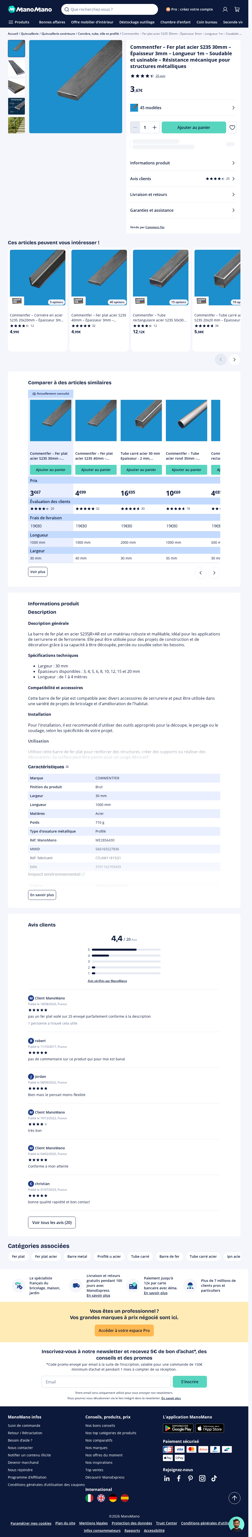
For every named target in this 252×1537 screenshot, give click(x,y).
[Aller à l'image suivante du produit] (112, 87)
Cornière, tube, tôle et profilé (98, 34)
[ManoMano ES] (125, 1498)
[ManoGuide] (236, 1524)
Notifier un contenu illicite (29, 1455)
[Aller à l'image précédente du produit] (39, 87)
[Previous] (200, 573)
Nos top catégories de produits (110, 1433)
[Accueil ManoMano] (30, 9)
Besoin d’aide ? (20, 1440)
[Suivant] (234, 360)
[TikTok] (214, 1478)
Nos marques (96, 1447)
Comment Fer (155, 227)
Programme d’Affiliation (27, 1477)
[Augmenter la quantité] (155, 127)
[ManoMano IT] (89, 1498)
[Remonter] (234, 1498)
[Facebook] (179, 1478)
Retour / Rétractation (25, 1433)
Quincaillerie (30, 34)
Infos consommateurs (102, 1530)
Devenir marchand (23, 1462)
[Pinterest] (190, 1478)
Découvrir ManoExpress (105, 1477)
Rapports (132, 1530)
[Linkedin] (167, 1478)
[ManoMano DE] (113, 1498)
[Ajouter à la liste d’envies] (232, 127)
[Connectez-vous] (225, 9)
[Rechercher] (66, 9)
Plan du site (65, 1523)
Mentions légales (93, 1523)
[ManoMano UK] (101, 1498)
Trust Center (166, 1523)
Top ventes (94, 1469)
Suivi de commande (24, 1425)
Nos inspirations (98, 1462)
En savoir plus (171, 1398)
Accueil (13, 34)
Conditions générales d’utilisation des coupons (46, 1484)
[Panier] (237, 9)
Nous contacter (20, 1447)
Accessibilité (154, 1530)
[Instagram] (202, 1478)
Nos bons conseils (100, 1425)
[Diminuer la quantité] (135, 127)
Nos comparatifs (98, 1440)
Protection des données (132, 1523)
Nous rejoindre (20, 1469)
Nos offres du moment (104, 1455)
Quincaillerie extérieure (58, 34)
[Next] (214, 573)
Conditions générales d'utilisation (209, 1523)
